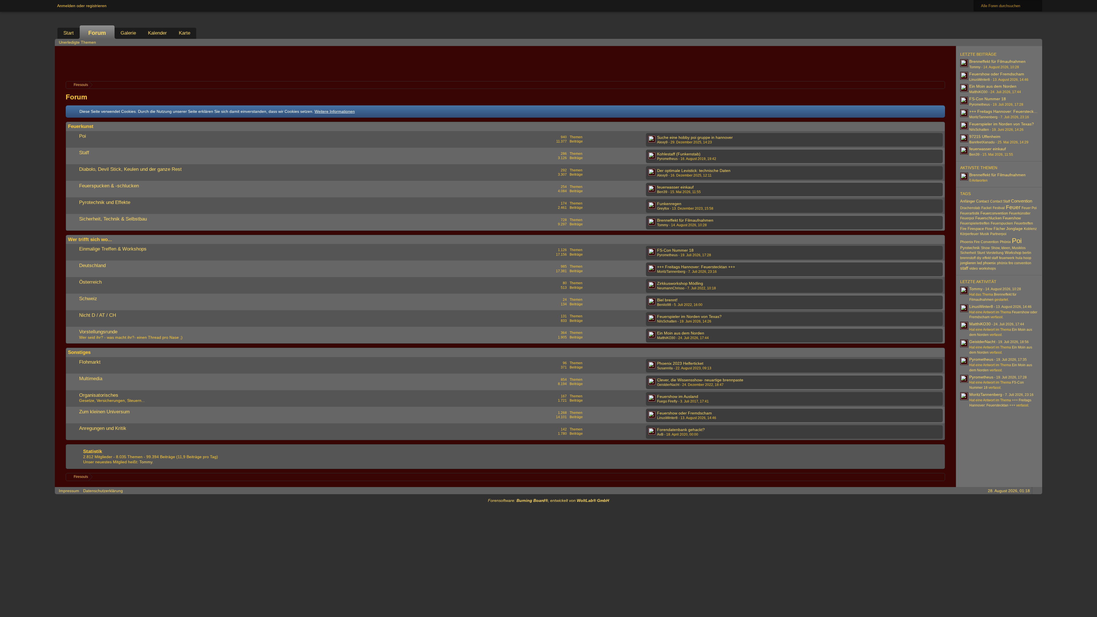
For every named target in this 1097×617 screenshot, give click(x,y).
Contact (982, 201)
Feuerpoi (967, 218)
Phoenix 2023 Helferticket (680, 363)
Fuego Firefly (667, 401)
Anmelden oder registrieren (82, 5)
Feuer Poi (1029, 208)
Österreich (90, 282)
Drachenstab (970, 208)
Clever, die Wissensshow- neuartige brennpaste (700, 380)
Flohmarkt (90, 362)
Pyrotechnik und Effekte (104, 202)
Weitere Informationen (335, 111)
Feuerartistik (969, 213)
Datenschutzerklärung (103, 490)
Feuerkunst (80, 126)
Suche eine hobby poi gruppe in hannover (695, 137)
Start (68, 33)
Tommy (662, 225)
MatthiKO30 (666, 338)
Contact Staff (1000, 201)
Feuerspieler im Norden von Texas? (689, 316)
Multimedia (90, 378)
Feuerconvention (994, 213)
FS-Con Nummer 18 (675, 250)
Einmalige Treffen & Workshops (113, 249)
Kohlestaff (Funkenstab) (678, 154)
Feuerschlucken (988, 218)
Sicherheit (968, 253)
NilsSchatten (667, 321)
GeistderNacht (668, 385)
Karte (184, 33)
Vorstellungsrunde (98, 331)
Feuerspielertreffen (975, 223)
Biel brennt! (667, 300)
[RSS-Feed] (1020, 42)
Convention (1021, 201)
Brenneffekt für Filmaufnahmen (685, 220)
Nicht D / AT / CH (97, 315)
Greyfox (663, 209)
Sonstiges (79, 352)
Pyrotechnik (970, 248)
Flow (988, 229)
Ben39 (662, 192)
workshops (987, 269)
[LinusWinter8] (964, 308)
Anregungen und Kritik (102, 428)
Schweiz (88, 298)
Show (985, 248)
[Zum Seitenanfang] (1036, 490)
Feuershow (1012, 218)
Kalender (157, 33)
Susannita (665, 368)
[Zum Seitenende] (1036, 42)
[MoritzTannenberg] (964, 396)
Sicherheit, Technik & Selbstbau (113, 219)
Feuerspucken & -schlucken (109, 186)
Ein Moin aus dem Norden (680, 333)
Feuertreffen (1023, 223)
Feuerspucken (1002, 223)
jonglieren (968, 263)
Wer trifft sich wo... (90, 239)
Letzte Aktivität (978, 281)
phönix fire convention (1014, 263)
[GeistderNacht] (964, 343)
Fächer (999, 229)
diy (979, 258)
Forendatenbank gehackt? (681, 429)
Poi (82, 136)
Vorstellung (995, 253)
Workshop (1013, 253)
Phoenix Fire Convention (979, 242)
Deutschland (92, 265)
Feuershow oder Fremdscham (684, 413)
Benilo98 (664, 305)
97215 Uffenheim (984, 136)
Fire (963, 229)
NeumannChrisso (670, 288)
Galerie (128, 33)
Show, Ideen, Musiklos (1008, 248)
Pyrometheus (667, 159)
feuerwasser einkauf (675, 187)
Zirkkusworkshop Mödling (680, 283)
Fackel (986, 208)
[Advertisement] (505, 63)
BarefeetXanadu (982, 142)
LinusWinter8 (667, 418)
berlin (1026, 253)
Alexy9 (662, 142)
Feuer (1013, 207)
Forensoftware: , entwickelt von (548, 500)
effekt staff (990, 258)
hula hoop (1023, 258)
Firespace (976, 229)
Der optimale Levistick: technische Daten (693, 170)
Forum (97, 33)
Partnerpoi (998, 234)
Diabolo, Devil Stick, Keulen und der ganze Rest (130, 169)
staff (964, 268)
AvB (660, 434)
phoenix (989, 263)
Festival (999, 208)
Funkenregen (669, 203)
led (979, 263)
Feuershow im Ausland (677, 396)
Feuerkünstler (1019, 213)
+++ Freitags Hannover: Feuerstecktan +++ (696, 267)
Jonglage (1014, 228)
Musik (984, 234)
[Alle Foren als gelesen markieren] (1012, 42)
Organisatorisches (98, 395)
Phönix (1005, 242)
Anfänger (967, 201)
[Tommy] (964, 291)
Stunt (981, 253)
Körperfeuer (969, 234)
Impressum (69, 490)
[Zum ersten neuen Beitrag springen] (652, 139)
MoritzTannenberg (671, 272)
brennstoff (968, 258)
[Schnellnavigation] (1028, 42)
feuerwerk (1006, 258)
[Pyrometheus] (964, 361)
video (973, 269)
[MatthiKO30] (964, 326)
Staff (84, 152)
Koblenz (1030, 229)
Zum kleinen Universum (104, 411)
